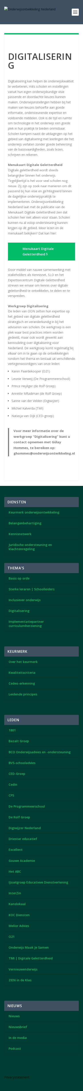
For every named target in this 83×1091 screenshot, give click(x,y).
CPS (11, 795)
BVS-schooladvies (22, 763)
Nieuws (14, 1016)
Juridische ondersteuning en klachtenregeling (30, 547)
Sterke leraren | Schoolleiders (31, 589)
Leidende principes (23, 694)
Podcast (15, 1048)
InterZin (15, 893)
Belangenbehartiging (25, 523)
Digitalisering (19, 611)
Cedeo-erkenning (22, 683)
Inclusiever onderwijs (25, 600)
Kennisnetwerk (20, 534)
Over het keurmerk (23, 662)
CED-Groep (17, 774)
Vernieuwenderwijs (23, 969)
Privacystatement (16, 1077)
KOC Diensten (19, 915)
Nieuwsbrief (18, 1027)
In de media (18, 1038)
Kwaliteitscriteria (22, 672)
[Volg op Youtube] (22, 1068)
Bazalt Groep (19, 741)
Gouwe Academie (22, 861)
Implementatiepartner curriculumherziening (26, 623)
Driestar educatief (23, 839)
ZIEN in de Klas (20, 980)
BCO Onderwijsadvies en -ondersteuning (40, 752)
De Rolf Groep (19, 817)
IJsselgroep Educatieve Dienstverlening (38, 882)
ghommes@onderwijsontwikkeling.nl (44, 453)
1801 (12, 730)
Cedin (13, 784)
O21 (12, 936)
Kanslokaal (17, 904)
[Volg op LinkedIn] (9, 1068)
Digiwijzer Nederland (25, 828)
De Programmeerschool (27, 806)
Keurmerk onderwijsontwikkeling (34, 512)
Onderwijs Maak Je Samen (29, 947)
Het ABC (15, 871)
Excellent (16, 850)
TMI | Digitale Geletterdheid (31, 958)
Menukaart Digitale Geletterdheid (38, 251)
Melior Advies (19, 926)
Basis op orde (19, 578)
